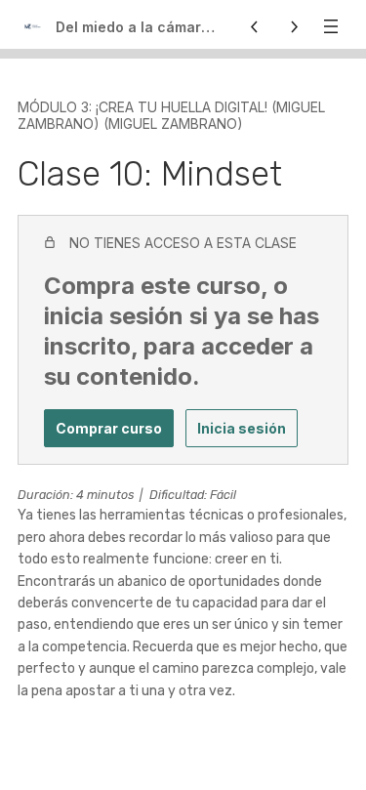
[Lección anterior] (254, 26)
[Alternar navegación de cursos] (331, 26)
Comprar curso (109, 428)
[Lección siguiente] (293, 26)
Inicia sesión (241, 428)
